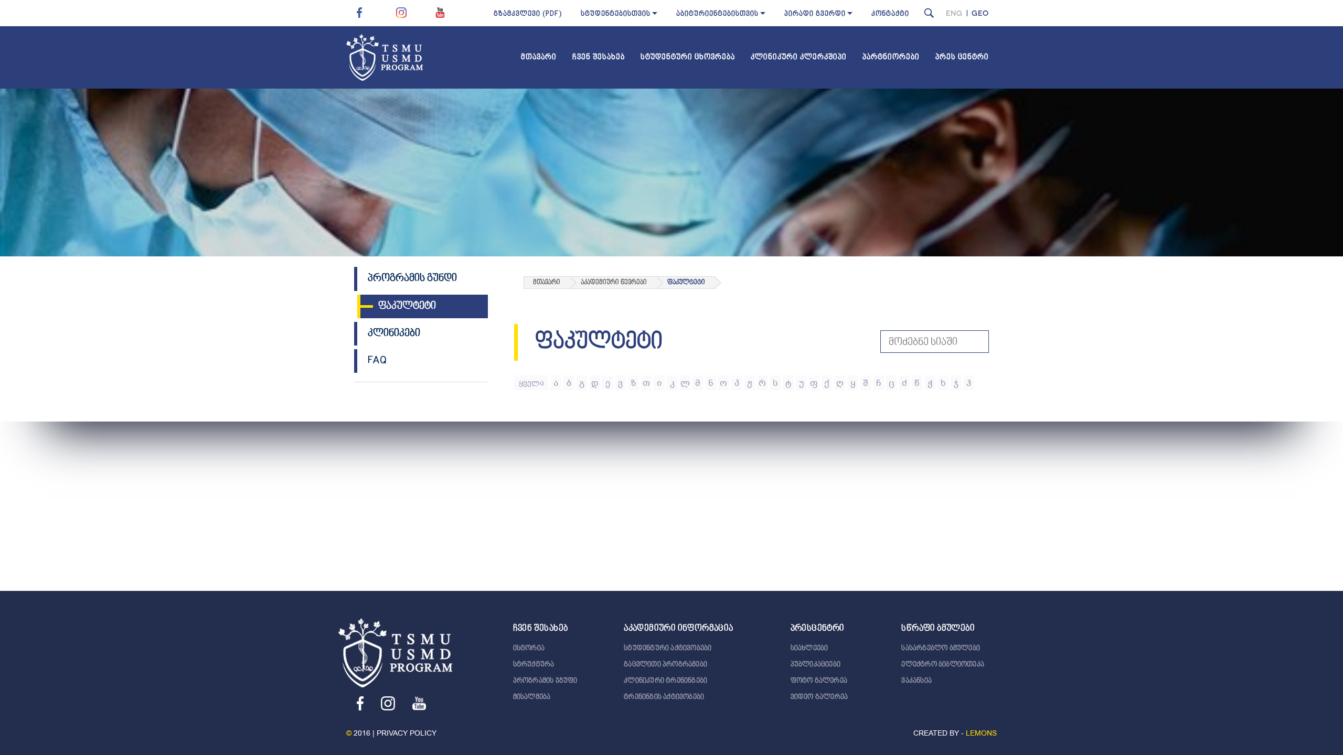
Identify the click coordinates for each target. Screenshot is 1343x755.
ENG (954, 12)
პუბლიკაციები (815, 664)
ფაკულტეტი (407, 306)
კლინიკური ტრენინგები (665, 681)
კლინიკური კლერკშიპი (799, 57)
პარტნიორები (891, 57)
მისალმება (532, 697)
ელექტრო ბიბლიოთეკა (942, 664)
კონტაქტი (890, 14)
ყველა (531, 383)
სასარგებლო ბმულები (940, 648)
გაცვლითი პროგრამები (665, 664)
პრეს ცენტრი (962, 57)
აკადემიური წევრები (614, 282)
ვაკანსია (916, 681)
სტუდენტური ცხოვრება (688, 57)
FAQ (377, 360)
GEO (980, 12)
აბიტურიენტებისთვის (717, 14)
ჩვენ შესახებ (598, 57)
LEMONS (981, 733)
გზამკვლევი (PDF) (528, 14)
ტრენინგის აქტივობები (664, 697)
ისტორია (529, 648)
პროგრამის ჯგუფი (545, 681)
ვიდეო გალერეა (819, 697)
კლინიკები (394, 333)
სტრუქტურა (534, 664)
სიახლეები (809, 648)
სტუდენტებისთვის (616, 14)
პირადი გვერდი (815, 14)
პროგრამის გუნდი (412, 278)
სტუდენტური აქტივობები (667, 648)
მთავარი (539, 57)
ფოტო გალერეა (819, 681)
